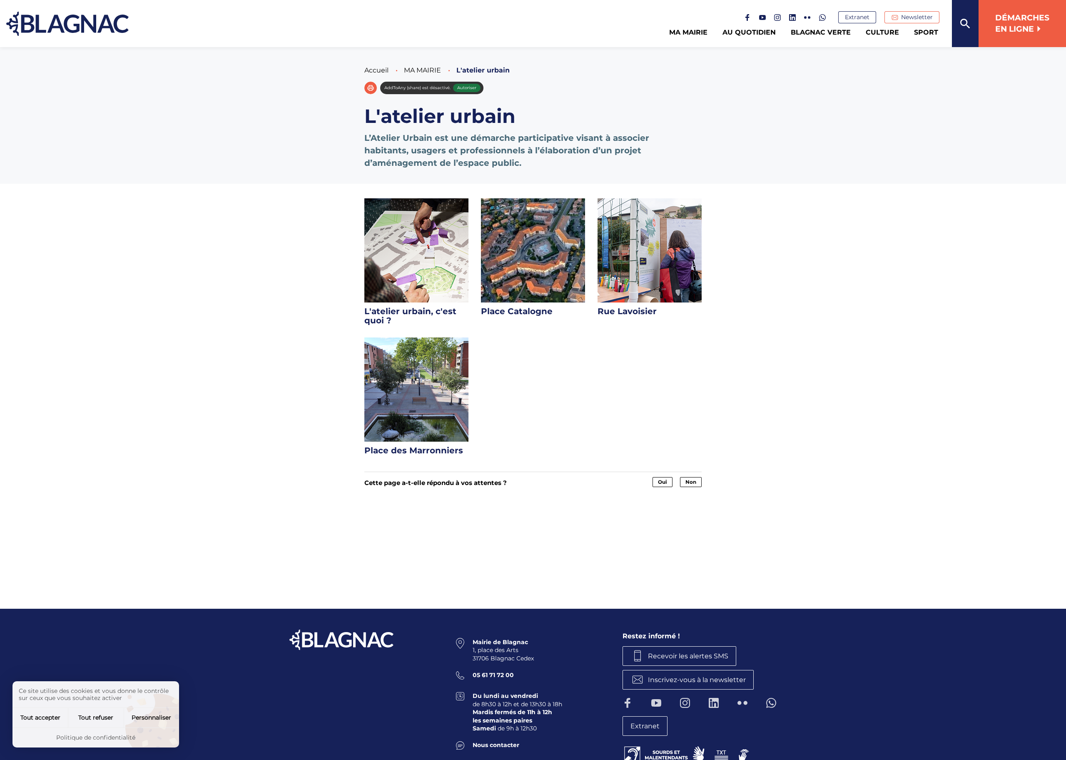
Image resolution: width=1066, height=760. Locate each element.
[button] (370, 88)
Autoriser (466, 87)
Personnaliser (151, 717)
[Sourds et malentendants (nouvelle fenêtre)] (687, 753)
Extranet (857, 17)
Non (690, 482)
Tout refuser (95, 717)
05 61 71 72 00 (493, 675)
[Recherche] (965, 23)
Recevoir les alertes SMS (688, 656)
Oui (662, 482)
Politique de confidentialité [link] (95, 737)
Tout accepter (40, 717)
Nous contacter (496, 745)
